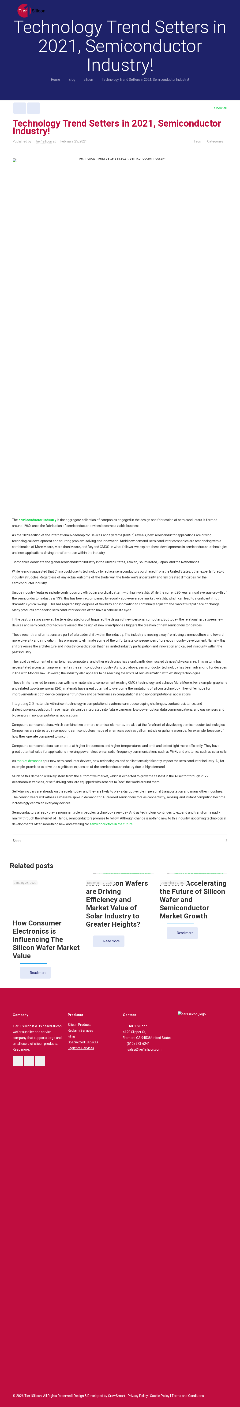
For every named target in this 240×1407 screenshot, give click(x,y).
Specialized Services (83, 1042)
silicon (88, 79)
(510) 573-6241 (138, 1043)
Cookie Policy (159, 1396)
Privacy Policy (138, 1396)
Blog (72, 79)
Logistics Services (81, 1048)
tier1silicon (44, 141)
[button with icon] (18, 1061)
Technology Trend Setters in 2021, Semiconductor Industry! (145, 79)
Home (55, 79)
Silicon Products (79, 1025)
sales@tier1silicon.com (144, 1049)
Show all (220, 108)
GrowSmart (116, 1396)
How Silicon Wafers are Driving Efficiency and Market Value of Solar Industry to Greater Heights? (117, 903)
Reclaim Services (80, 1030)
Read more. (21, 1049)
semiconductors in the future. (111, 824)
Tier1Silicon (33, 1396)
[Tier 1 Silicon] (31, 10)
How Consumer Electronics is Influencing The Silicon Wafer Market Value (46, 939)
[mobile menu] (220, 11)
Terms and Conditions (187, 1396)
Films (71, 1036)
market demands (29, 761)
